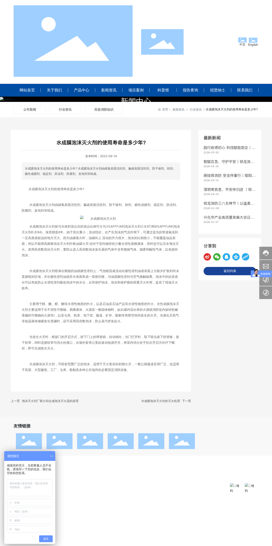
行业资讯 (65, 109)
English (253, 44)
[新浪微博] (207, 257)
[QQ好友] (226, 257)
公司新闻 (29, 109)
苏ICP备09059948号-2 (217, 541)
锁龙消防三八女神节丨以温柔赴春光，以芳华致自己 (229, 206)
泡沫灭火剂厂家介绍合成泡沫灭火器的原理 (50, 401)
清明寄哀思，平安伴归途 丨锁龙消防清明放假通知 (229, 192)
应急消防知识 (103, 109)
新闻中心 (136, 101)
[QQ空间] (236, 257)
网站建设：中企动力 (108, 541)
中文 (242, 44)
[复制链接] (245, 257)
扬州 (126, 541)
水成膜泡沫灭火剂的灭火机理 (160, 401)
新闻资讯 (178, 109)
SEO (137, 541)
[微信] (217, 257)
